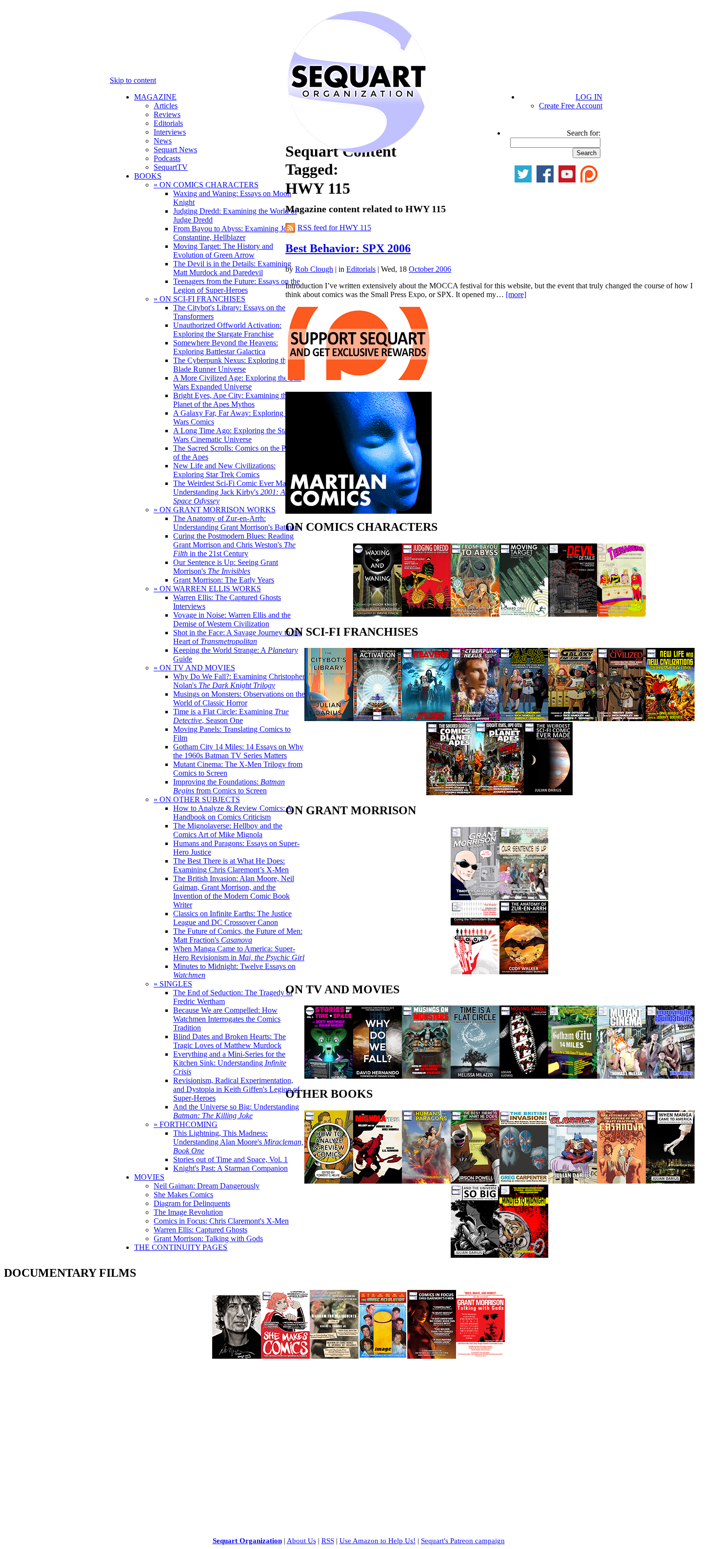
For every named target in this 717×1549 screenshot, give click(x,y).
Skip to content (133, 80)
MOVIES (149, 1177)
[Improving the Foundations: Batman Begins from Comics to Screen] (670, 1076)
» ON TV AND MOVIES (194, 668)
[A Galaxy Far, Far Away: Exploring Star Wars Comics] (572, 718)
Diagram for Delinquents (192, 1203)
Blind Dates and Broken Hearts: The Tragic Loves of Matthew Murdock (229, 1040)
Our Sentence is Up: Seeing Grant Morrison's (225, 566)
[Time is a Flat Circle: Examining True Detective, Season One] (475, 1076)
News (163, 141)
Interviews (170, 132)
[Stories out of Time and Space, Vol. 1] (328, 1076)
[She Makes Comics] (285, 1356)
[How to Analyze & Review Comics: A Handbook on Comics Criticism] (328, 1181)
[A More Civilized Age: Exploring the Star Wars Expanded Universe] (621, 718)
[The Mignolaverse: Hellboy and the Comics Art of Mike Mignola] (377, 1181)
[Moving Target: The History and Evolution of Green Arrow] (523, 614)
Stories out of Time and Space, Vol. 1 (230, 1159)
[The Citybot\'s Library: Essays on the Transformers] (328, 718)
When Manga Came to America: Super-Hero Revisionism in (238, 953)
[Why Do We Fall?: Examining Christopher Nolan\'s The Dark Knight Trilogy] (377, 1076)
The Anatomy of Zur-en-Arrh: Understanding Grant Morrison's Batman (236, 522)
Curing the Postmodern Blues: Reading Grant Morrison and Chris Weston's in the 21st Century (234, 545)
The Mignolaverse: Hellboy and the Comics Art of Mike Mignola (227, 830)
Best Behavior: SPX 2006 (348, 248)
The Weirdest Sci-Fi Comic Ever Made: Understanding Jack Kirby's (234, 492)
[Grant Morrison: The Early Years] (475, 897)
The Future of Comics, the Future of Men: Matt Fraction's (237, 935)
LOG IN (589, 97)
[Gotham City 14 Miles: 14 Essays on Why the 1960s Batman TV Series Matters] (572, 1076)
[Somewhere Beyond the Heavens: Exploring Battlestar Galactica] (426, 718)
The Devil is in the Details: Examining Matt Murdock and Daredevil (232, 268)
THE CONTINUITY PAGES (180, 1247)
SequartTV (171, 167)
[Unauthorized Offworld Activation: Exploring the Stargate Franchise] (377, 718)
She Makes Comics (183, 1194)
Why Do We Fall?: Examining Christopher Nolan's (239, 680)
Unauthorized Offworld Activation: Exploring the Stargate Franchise (227, 329)
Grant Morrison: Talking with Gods (208, 1238)
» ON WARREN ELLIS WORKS (207, 588)
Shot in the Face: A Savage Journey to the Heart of (237, 636)
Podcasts (167, 158)
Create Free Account (570, 105)
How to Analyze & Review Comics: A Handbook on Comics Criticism (232, 812)
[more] (516, 294)
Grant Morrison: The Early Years (223, 580)
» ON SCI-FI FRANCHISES (199, 299)
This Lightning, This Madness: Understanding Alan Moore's (238, 1142)
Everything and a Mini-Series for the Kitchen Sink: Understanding (229, 1063)
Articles (166, 105)
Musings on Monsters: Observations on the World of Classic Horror (239, 698)
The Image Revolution (188, 1212)
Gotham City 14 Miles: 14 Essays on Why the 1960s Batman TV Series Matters (238, 751)
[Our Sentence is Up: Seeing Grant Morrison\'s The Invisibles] (523, 897)
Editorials (168, 123)
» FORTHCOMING (186, 1124)
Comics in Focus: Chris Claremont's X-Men (221, 1221)
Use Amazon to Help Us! (377, 1541)
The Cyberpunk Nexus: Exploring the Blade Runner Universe (231, 364)
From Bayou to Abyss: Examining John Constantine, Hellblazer (234, 232)
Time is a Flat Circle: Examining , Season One (231, 715)
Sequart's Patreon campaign (463, 1541)
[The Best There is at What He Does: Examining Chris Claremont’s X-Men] (475, 1181)
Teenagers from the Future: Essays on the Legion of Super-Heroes (236, 285)
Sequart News (175, 149)
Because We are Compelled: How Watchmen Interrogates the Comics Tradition (226, 1019)
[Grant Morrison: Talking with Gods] (480, 1356)
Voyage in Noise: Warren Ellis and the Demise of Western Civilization (232, 619)
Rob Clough (314, 269)
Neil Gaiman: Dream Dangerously (206, 1186)
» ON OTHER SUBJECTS (197, 799)
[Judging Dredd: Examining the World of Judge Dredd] (426, 614)
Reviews (167, 114)
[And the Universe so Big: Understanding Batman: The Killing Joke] (475, 1255)
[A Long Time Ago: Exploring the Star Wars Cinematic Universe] (523, 718)
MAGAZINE (155, 97)
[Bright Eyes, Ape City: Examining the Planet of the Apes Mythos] (499, 792)
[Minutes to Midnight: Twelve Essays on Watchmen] (523, 1255)
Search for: (583, 133)
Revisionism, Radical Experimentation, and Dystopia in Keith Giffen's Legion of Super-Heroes (236, 1089)
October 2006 (430, 269)
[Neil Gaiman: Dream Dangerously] (236, 1356)
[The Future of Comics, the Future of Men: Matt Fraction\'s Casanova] (621, 1181)
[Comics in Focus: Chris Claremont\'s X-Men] (431, 1356)
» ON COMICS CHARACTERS (206, 185)
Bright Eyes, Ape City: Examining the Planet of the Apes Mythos (231, 399)
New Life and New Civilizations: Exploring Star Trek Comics (224, 470)
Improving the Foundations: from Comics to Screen (229, 786)
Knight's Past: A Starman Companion (230, 1168)
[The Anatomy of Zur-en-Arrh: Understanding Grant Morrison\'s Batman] (523, 971)
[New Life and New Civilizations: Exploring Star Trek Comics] (670, 718)
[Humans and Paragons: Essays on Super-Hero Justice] (426, 1181)
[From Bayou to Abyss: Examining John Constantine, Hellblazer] (475, 614)
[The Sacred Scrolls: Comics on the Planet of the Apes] (450, 792)
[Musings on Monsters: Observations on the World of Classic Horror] (426, 1076)
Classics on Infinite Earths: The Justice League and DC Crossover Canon (232, 917)
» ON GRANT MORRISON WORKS (215, 509)
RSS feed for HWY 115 (334, 227)
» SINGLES (173, 984)
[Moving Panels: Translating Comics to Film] (523, 1076)
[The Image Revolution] (382, 1356)
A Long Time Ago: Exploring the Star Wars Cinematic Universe (231, 434)
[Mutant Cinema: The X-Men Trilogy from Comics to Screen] (621, 1076)
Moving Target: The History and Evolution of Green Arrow (223, 250)
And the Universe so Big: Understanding (236, 1111)
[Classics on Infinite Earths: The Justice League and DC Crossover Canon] (572, 1181)
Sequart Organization (247, 1541)
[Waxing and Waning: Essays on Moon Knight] (377, 614)
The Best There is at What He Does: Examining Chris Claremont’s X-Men (231, 865)
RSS (327, 1541)
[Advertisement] (77, 1428)
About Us (301, 1541)
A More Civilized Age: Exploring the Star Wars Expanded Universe (237, 382)
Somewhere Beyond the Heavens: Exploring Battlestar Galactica (225, 347)
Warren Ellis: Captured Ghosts (200, 1230)
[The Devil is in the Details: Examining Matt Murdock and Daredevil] (572, 614)
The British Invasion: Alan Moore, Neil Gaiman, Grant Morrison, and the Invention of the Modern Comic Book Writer (233, 891)
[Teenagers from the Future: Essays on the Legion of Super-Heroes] (621, 614)
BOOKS (147, 176)
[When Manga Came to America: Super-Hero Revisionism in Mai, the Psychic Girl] (670, 1181)
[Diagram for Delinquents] (334, 1356)
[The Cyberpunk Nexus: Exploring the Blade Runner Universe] (475, 718)
